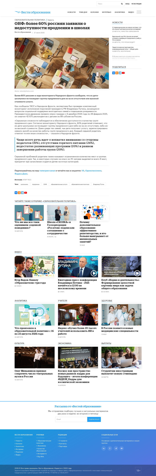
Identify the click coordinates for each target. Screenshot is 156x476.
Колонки (95, 12)
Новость (51, 19)
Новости (71, 12)
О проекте (63, 440)
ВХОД (127, 4)
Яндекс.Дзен (21, 174)
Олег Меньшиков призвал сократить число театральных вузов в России (34, 373)
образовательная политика (80, 184)
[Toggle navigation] (139, 12)
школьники (24, 184)
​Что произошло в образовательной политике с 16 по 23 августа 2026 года (34, 331)
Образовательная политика (30, 19)
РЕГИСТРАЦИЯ (136, 4)
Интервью (106, 12)
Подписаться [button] (94, 419)
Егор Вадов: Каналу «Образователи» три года (30, 281)
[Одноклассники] (19, 192)
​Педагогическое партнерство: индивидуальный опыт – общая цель (125, 48)
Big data (40, 456)
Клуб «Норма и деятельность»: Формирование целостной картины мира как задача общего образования (120, 284)
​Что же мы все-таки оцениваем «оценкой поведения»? (28, 225)
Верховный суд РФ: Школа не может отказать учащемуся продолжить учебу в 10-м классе (126, 38)
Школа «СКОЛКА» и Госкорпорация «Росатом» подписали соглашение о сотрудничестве (60, 228)
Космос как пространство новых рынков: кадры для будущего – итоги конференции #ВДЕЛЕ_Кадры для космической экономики (78, 376)
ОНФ (45, 184)
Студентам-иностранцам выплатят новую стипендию (119, 372)
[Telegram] (22, 192)
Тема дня (83, 12)
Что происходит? (128, 42)
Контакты (62, 443)
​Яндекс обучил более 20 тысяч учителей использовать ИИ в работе (77, 331)
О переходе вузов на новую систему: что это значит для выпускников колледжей (126, 28)
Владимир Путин (98, 184)
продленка (35, 184)
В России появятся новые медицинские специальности (119, 329)
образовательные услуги (59, 184)
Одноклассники (93, 171)
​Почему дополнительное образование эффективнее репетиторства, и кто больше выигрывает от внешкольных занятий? (94, 232)
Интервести (42, 453)
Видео (131, 12)
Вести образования (23, 32)
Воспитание (126, 51)
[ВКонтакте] (16, 192)
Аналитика (120, 12)
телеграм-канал (47, 171)
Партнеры (63, 446)
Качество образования (130, 31)
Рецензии (19, 451)
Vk (83, 171)
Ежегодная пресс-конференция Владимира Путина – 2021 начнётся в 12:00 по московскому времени (77, 284)
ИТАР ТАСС (27, 179)
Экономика (41, 445)
